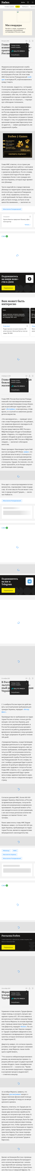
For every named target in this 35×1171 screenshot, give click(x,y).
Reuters (23, 1046)
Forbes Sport (6, 326)
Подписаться (8, 288)
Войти (23, 2)
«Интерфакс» (11, 409)
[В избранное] (32, 40)
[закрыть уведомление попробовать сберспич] (26, 46)
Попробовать (15, 55)
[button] (32, 2)
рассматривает (15, 1114)
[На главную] (5, 2)
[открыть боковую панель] (28, 2)
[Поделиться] (29, 40)
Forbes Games (12, 7)
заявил (26, 452)
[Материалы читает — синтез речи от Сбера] (26, 40)
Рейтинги (25, 7)
